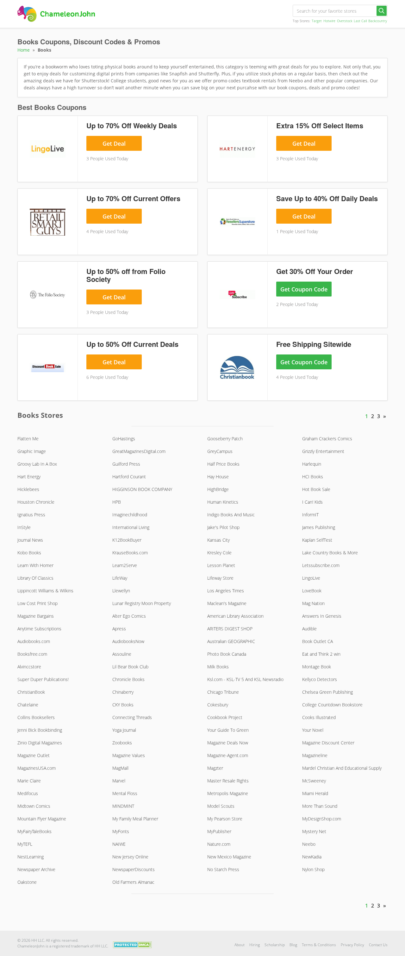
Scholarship (275, 944)
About (239, 944)
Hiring (254, 944)
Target (317, 20)
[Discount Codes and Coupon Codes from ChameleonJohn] (56, 14)
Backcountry (377, 20)
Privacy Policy (352, 944)
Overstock (344, 20)
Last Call (360, 20)
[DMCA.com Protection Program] (132, 944)
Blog (293, 944)
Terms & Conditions (319, 944)
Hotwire (329, 20)
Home (23, 50)
